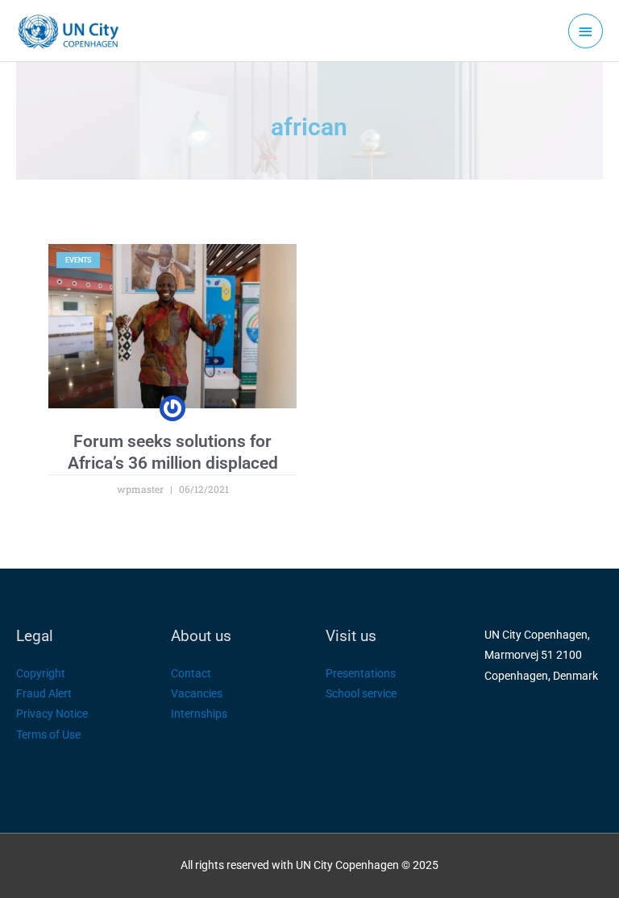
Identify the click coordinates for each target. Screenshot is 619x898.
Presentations (361, 673)
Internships (199, 713)
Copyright (40, 673)
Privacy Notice (52, 713)
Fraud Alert (44, 693)
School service (361, 693)
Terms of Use (48, 734)
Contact (191, 673)
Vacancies (196, 693)
